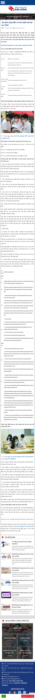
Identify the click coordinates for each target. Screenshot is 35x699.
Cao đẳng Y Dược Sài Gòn (26, 526)
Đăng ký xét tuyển (27, 696)
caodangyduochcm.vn (13, 676)
